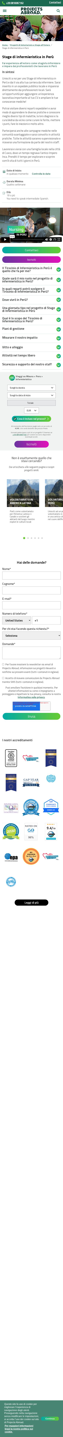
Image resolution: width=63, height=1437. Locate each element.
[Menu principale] (4, 11)
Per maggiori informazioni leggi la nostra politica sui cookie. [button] (19, 1429)
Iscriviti (31, 259)
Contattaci (55, 2)
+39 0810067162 (20, 434)
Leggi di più (31, 902)
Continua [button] (50, 1418)
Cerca (58, 10)
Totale (30, 403)
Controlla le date (41, 174)
